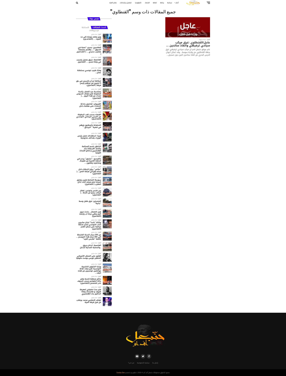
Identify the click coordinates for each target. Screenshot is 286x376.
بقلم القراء (113, 2)
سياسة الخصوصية (143, 362)
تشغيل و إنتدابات (126, 2)
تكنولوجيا (138, 2)
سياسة (169, 2)
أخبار (177, 2)
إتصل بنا (155, 362)
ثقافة (155, 2)
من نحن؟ (131, 362)
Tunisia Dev (120, 372)
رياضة (162, 2)
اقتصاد (147, 2)
